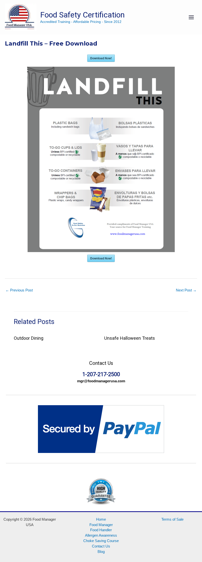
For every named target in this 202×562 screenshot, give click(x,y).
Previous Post (19, 290)
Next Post (186, 290)
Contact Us (101, 546)
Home (101, 519)
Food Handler (101, 530)
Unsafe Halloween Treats (129, 338)
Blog (101, 552)
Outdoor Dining (28, 338)
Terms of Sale (172, 519)
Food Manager (101, 525)
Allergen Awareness (101, 535)
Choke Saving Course (101, 541)
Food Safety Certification (82, 14)
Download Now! (101, 58)
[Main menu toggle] (191, 17)
